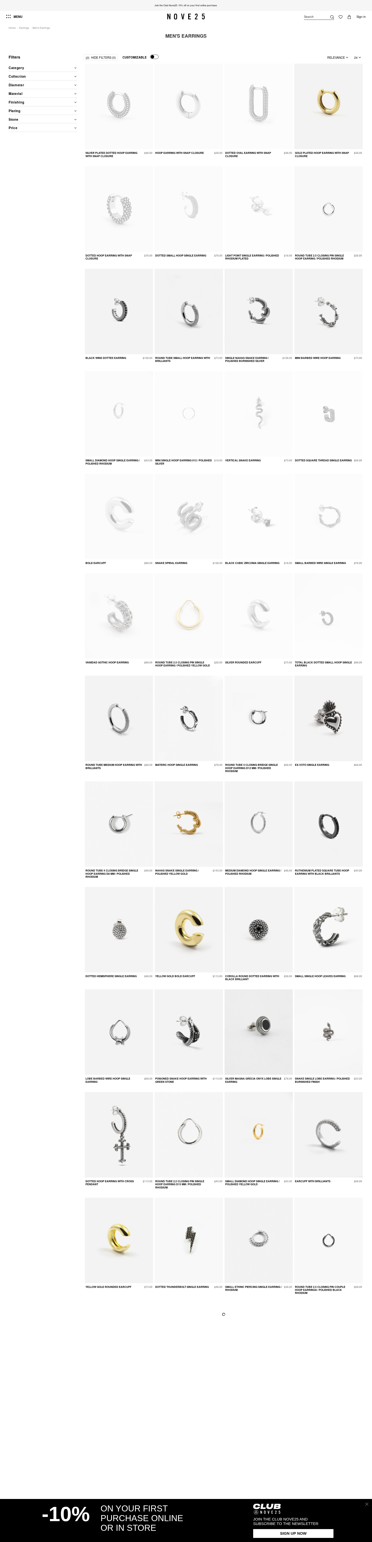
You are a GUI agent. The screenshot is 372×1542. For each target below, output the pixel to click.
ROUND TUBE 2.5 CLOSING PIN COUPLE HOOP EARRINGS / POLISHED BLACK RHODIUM (320, 1290)
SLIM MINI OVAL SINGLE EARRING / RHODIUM (113, 1392)
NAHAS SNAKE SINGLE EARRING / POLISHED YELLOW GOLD (177, 871)
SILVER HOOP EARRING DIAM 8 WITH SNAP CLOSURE (322, 1496)
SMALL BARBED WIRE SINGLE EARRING (320, 563)
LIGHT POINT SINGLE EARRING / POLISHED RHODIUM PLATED (252, 256)
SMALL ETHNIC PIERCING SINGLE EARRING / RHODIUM (253, 1288)
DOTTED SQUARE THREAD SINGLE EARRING (323, 460)
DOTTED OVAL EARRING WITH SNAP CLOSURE (248, 154)
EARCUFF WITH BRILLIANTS (312, 1181)
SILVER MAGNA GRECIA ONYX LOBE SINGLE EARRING (253, 1080)
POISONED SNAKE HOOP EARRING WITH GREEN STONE (181, 1080)
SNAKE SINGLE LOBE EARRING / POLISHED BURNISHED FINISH (322, 1080)
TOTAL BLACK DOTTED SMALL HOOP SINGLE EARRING (323, 663)
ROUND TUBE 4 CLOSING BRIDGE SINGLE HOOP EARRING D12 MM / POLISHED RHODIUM (251, 768)
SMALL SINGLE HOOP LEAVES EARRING (320, 976)
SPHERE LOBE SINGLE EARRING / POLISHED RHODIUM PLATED (183, 1496)
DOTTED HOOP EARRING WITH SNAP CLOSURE (108, 256)
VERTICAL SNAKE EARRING (243, 460)
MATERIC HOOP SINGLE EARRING (176, 765)
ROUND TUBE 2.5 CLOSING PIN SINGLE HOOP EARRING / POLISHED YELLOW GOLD (182, 663)
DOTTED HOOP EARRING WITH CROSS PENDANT (109, 1182)
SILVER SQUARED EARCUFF (173, 1392)
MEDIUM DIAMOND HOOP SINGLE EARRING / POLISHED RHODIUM (253, 871)
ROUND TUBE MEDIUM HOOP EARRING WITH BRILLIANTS (113, 766)
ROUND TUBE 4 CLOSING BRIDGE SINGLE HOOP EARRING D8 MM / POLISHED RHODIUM (111, 873)
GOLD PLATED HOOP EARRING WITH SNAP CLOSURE (322, 154)
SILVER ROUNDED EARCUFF (243, 662)
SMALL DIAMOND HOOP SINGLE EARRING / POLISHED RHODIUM (112, 461)
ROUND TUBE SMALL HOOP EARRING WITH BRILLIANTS (182, 359)
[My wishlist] (340, 16)
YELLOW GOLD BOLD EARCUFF (175, 976)
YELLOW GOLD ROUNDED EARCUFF (108, 1287)
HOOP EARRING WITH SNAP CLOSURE (179, 153)
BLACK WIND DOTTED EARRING (105, 358)
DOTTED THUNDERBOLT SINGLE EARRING (182, 1287)
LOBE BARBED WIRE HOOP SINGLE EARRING (107, 1080)
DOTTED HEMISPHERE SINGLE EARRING (111, 976)
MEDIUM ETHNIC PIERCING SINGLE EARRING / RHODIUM (323, 1393)
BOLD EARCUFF (95, 563)
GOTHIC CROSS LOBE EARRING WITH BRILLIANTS (249, 1393)
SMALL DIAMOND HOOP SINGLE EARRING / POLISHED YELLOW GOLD (252, 1182)
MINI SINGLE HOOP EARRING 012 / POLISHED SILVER (183, 461)
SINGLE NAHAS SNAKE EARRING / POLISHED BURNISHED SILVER (247, 359)
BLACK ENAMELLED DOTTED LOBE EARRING (107, 1496)
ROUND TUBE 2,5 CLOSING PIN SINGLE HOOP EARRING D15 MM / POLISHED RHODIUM (179, 1184)
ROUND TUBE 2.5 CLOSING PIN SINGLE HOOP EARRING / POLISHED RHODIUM (319, 256)
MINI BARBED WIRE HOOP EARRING (318, 358)
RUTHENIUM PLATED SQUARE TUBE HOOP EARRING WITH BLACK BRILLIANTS (322, 871)
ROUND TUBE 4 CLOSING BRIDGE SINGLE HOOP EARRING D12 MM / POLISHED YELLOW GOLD (251, 1498)
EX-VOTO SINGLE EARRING (312, 765)
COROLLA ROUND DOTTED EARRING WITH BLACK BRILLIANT (252, 977)
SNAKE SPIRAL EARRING (171, 563)
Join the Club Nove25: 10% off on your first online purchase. (186, 5)
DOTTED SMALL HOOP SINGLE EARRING (180, 255)
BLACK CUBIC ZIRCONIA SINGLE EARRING (252, 563)
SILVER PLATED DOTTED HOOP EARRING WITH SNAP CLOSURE (111, 154)
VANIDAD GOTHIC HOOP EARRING (107, 662)
